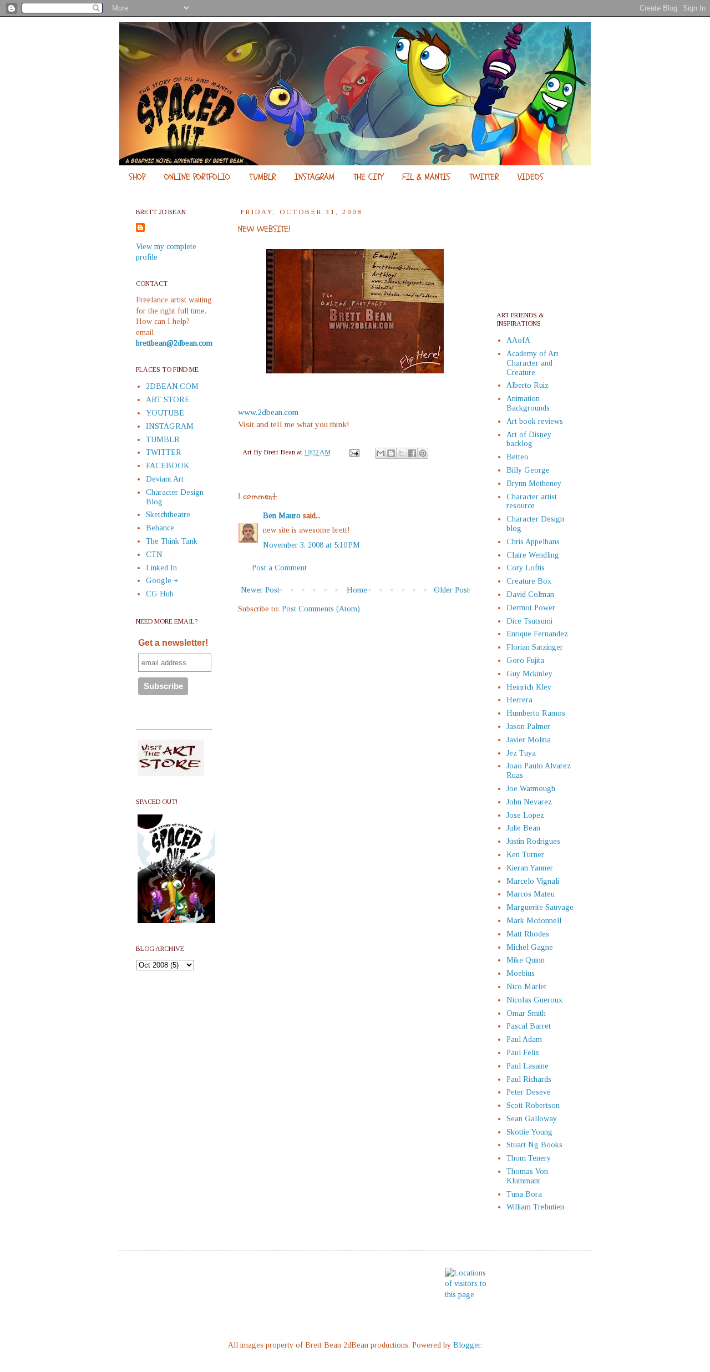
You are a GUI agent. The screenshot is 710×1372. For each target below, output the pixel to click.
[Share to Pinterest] (422, 453)
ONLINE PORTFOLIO (197, 177)
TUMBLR (262, 177)
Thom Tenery (528, 1158)
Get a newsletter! (173, 642)
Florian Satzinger (534, 647)
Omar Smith (526, 1013)
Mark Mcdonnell (533, 921)
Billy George (528, 470)
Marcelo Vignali (532, 881)
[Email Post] (353, 452)
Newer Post (260, 590)
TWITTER (484, 177)
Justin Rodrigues (533, 841)
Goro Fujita (525, 660)
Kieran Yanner (529, 868)
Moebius (520, 973)
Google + (162, 580)
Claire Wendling (532, 555)
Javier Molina (528, 740)
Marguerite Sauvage (540, 907)
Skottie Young (529, 1132)
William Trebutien (535, 1207)
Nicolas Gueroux (534, 1000)
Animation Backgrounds (528, 403)
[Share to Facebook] (412, 453)
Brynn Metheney (533, 483)
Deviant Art (165, 479)
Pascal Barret (528, 1026)
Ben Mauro (282, 516)
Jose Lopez (525, 815)
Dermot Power (530, 608)
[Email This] (380, 453)
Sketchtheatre (168, 514)
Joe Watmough (530, 788)
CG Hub (160, 594)
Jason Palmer (528, 726)
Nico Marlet (526, 987)
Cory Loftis (525, 568)
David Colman (530, 594)
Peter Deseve (528, 1092)
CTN (154, 554)
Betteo (517, 457)
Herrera (519, 700)
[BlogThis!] (391, 453)
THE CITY (368, 177)
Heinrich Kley (528, 687)
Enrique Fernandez (537, 634)
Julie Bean (523, 828)
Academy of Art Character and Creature (532, 363)
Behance (160, 528)
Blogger (466, 1345)
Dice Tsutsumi (529, 621)
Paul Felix (522, 1053)
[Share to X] (401, 453)
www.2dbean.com (268, 412)
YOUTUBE (165, 413)
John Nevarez (529, 802)
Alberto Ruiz (527, 385)
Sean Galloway (531, 1119)
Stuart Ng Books (534, 1145)
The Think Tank (171, 541)
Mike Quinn (525, 960)
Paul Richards (528, 1079)
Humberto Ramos (535, 713)
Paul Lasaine (527, 1066)
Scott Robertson (533, 1105)
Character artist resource (531, 501)
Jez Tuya (521, 753)
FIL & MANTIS (426, 177)
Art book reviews (534, 421)
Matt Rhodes (527, 934)
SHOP (137, 177)
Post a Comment (279, 568)
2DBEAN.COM (172, 386)
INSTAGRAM (314, 177)
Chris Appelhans (533, 542)
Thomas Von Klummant (527, 1176)
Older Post (451, 590)
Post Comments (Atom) (321, 609)
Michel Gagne (529, 947)
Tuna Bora (524, 1194)
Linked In (161, 568)
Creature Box (528, 581)
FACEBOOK (167, 466)
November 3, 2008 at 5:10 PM (311, 545)
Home (357, 590)
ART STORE (168, 400)
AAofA (518, 340)
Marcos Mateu (530, 894)
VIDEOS (531, 177)
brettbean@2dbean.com (174, 343)
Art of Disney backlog (528, 439)
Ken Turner (525, 854)
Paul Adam (524, 1039)
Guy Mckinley (529, 674)
